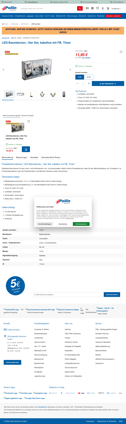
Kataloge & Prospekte (73, 346)
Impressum (99, 363)
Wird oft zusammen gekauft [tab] (11, 115)
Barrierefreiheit (100, 350)
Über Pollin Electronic (73, 333)
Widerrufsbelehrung (102, 346)
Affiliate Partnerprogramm (104, 359)
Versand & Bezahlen (103, 342)
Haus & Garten (39, 342)
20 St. (89, 77)
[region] (37, 75)
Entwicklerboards (40, 333)
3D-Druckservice (71, 367)
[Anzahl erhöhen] (89, 83)
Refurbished (38, 367)
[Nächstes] (70, 69)
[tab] (7, 158)
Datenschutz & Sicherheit (106, 421)
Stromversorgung (40, 355)
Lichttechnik (38, 338)
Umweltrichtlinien (101, 338)
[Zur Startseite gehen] (9, 8)
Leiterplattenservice (72, 363)
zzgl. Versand (86, 58)
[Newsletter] (87, 8)
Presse (67, 338)
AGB (120, 421)
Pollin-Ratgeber (70, 359)
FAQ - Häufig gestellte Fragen (106, 329)
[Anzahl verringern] (77, 83)
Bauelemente (39, 363)
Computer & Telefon (41, 329)
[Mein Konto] (102, 8)
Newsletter (69, 350)
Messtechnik (39, 359)
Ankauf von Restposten (73, 376)
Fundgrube (38, 371)
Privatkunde (116, 9)
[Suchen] (80, 8)
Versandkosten (42, 407)
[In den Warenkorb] (26, 149)
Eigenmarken (70, 371)
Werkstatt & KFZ (40, 350)
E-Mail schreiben (13, 329)
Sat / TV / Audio (40, 346)
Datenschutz (45, 298)
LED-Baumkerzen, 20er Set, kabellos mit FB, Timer (16, 137)
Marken (98, 355)
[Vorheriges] (3, 69)
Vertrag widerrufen (12, 362)
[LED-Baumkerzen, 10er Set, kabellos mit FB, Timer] (37, 69)
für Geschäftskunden (72, 355)
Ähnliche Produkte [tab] (27, 115)
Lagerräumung (39, 376)
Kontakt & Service (102, 333)
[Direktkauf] (92, 8)
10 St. (80, 77)
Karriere (68, 329)
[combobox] (48, 8)
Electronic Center (71, 342)
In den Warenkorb (107, 83)
